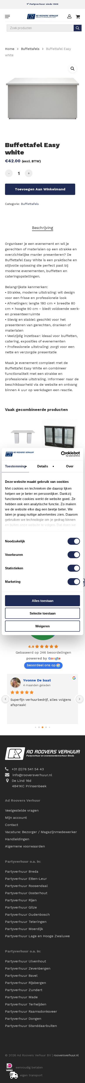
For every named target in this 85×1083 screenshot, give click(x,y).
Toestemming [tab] (15, 466)
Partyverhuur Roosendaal (26, 886)
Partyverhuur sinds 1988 (43, 4)
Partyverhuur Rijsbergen (25, 983)
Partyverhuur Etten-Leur (26, 879)
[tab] (42, 228)
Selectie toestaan (43, 613)
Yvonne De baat (37, 680)
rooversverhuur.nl (66, 1055)
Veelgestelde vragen (22, 810)
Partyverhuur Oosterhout (26, 893)
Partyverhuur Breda (21, 871)
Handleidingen (17, 839)
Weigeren (42, 626)
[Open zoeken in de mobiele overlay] (44, 28)
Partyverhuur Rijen (21, 900)
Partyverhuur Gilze (21, 907)
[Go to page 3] (46, 727)
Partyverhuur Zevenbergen (27, 968)
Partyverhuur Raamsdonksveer (31, 1011)
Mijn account (16, 818)
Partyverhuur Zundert (23, 990)
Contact (11, 825)
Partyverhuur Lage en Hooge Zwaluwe (37, 936)
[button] (7, 16)
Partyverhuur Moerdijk (24, 929)
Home (9, 49)
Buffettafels (30, 49)
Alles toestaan (42, 600)
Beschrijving (42, 228)
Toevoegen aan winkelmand (40, 189)
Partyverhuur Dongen (23, 1019)
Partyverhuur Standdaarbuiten (31, 1026)
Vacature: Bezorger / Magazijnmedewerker (41, 832)
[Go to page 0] (35, 727)
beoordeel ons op (41, 665)
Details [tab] (42, 466)
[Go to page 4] (49, 727)
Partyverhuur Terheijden (25, 1004)
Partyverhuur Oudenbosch (27, 914)
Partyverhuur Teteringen (25, 922)
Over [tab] (69, 466)
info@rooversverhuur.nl (32, 775)
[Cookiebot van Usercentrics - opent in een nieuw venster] (61, 454)
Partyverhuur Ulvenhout (25, 961)
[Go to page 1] (39, 727)
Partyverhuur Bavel (21, 975)
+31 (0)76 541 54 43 (28, 769)
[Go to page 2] (42, 727)
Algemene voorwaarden (25, 846)
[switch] (74, 554)
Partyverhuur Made (21, 997)
